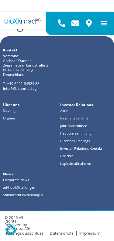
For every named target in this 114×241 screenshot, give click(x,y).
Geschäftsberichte (74, 118)
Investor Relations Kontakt (81, 148)
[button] (103, 23)
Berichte (66, 156)
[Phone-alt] (61, 23)
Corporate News (16, 180)
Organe (9, 118)
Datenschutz (61, 233)
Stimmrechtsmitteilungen (23, 195)
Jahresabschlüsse (73, 126)
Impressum (90, 233)
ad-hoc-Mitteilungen (19, 187)
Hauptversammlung (76, 133)
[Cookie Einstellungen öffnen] (11, 233)
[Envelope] (75, 23)
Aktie (64, 111)
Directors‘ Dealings (75, 141)
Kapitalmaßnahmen (75, 163)
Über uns (11, 105)
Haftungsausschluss (24, 233)
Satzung (9, 111)
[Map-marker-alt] (89, 23)
